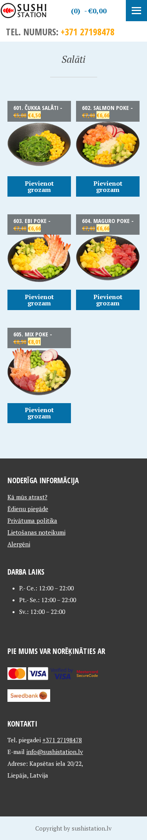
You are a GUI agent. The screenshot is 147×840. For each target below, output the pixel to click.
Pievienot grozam (39, 186)
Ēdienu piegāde (27, 509)
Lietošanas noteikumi (36, 532)
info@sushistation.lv (54, 752)
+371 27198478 (87, 31)
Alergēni (18, 544)
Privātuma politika (32, 520)
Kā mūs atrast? (27, 497)
